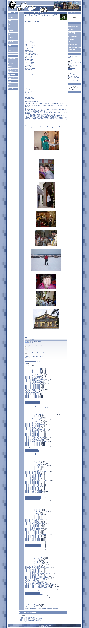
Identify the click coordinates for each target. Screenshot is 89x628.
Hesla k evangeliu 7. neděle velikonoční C (33, 440)
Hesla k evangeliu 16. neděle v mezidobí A (33, 372)
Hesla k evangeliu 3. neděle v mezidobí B (32, 525)
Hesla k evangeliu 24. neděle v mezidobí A (33, 544)
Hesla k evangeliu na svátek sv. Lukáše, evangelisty (35, 424)
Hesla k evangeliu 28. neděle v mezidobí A (33, 540)
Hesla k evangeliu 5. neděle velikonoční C (33, 443)
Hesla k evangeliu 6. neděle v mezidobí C (32, 457)
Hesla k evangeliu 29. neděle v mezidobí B (33, 476)
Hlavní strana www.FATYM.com (11, 15)
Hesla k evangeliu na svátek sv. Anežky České (33, 594)
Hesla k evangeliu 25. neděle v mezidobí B (33, 481)
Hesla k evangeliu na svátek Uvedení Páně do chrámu (35, 523)
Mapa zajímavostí (11, 30)
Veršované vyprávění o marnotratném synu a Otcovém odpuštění (37, 567)
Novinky (9, 60)
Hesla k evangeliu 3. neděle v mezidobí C (32, 460)
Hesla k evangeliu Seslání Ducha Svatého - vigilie (34, 381)
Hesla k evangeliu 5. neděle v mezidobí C (32, 458)
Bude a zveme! (10, 17)
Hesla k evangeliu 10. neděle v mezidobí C (33, 601)
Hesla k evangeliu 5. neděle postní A (31, 393)
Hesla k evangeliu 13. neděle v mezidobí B (33, 495)
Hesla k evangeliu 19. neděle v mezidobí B (33, 488)
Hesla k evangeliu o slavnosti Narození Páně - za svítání (35, 409)
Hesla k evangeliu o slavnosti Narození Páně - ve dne (35, 408)
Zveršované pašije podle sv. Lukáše (31, 447)
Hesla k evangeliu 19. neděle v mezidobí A (33, 369)
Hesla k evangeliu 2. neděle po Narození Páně (33, 406)
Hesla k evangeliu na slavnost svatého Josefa (33, 514)
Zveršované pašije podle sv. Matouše (32, 392)
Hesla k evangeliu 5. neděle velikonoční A (32, 385)
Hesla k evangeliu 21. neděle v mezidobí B (33, 485)
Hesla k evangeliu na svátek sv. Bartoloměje (33, 486)
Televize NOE (70, 29)
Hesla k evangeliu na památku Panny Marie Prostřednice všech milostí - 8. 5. (39, 590)
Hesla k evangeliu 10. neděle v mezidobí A (33, 377)
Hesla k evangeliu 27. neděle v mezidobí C (33, 426)
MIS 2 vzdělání (10, 63)
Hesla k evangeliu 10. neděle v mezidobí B (33, 498)
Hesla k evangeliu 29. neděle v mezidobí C (33, 423)
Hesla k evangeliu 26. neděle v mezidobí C (33, 568)
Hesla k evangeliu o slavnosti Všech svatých (33, 421)
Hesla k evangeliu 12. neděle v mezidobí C (33, 438)
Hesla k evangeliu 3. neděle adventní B (32, 531)
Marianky (9, 31)
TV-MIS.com (62, 1)
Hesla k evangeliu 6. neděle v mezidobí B (32, 521)
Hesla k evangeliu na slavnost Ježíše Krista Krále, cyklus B (36, 471)
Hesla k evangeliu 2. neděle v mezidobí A (32, 403)
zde (14, 90)
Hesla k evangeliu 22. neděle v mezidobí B (33, 484)
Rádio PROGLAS (71, 30)
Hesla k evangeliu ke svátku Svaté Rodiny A (33, 565)
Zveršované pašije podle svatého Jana (32, 390)
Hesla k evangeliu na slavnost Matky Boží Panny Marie (35, 463)
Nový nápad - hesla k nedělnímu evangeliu (33, 606)
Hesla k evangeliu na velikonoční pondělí (32, 559)
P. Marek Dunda (29, 608)
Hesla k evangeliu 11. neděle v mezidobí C (33, 600)
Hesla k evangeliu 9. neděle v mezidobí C (32, 602)
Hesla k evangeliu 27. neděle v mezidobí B (33, 478)
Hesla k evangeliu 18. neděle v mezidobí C (33, 572)
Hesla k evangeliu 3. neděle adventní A (32, 413)
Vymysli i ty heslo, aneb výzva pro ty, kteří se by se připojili (36, 582)
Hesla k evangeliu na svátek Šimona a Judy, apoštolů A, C (36, 583)
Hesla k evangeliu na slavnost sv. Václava (33, 427)
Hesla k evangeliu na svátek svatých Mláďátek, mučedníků (36, 465)
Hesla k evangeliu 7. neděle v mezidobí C (32, 455)
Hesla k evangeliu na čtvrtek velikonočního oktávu (34, 556)
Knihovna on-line (11, 50)
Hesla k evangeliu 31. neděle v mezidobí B (33, 474)
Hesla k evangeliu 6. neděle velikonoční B (33, 503)
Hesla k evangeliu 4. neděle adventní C (32, 466)
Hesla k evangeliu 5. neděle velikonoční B (33, 505)
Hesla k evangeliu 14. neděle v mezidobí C (33, 574)
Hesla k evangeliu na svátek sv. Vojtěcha (33, 507)
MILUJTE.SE (76, 1)
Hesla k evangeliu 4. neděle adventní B (32, 530)
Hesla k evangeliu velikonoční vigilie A (32, 560)
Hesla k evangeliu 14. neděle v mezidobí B (33, 494)
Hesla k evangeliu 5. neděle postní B (32, 515)
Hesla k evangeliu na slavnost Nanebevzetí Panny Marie (35, 576)
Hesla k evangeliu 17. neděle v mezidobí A (33, 371)
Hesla (9, 27)
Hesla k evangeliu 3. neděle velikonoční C (33, 445)
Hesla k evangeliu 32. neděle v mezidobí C (33, 566)
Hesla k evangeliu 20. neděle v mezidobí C (33, 433)
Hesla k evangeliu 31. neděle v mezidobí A (33, 537)
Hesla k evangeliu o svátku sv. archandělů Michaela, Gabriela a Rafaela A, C (39, 584)
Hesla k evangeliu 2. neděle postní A (31, 396)
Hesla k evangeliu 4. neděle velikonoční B (33, 508)
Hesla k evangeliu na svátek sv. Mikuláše (32, 593)
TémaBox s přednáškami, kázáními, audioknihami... (74, 41)
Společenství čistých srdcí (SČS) (73, 26)
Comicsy (9, 51)
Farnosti (9, 20)
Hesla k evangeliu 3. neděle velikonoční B (33, 509)
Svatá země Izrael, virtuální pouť (73, 35)
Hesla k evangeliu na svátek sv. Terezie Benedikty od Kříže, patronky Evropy (39, 586)
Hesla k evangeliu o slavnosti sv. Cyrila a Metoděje (34, 374)
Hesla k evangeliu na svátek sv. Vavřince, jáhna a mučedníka (36, 585)
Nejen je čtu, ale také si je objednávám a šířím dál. (72, 77)
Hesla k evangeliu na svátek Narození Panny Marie (34, 603)
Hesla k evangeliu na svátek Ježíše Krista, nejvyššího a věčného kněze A (39, 589)
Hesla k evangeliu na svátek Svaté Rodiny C (33, 464)
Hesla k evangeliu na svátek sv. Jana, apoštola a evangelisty (36, 407)
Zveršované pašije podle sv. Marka (31, 580)
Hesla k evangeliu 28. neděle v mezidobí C (33, 425)
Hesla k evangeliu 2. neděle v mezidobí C (32, 461)
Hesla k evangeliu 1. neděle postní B (32, 520)
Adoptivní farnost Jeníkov (72, 44)
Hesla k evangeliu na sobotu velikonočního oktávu (34, 554)
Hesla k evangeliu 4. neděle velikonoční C (33, 444)
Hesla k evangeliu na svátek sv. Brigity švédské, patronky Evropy (37, 573)
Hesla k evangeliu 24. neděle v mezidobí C (33, 569)
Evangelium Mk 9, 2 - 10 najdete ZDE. (32, 21)
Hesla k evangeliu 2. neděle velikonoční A (32, 388)
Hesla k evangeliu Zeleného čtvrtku (31, 448)
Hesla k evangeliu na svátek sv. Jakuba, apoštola (34, 491)
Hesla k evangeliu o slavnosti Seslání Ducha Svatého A (35, 379)
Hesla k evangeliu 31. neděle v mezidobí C (33, 420)
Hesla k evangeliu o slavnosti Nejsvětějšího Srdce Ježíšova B (36, 578)
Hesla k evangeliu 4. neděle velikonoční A (32, 386)
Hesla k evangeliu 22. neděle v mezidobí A (33, 546)
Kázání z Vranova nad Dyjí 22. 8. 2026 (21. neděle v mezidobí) (31, 618)
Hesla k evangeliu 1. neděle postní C (32, 454)
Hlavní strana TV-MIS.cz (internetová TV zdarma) (12, 59)
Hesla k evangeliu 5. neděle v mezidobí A (32, 400)
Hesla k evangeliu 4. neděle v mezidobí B (32, 524)
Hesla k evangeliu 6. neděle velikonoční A (32, 384)
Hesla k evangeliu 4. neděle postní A (31, 394)
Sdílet (26, 337)
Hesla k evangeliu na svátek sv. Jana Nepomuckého (34, 383)
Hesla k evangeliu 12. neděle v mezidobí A (33, 375)
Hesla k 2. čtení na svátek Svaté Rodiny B (33, 529)
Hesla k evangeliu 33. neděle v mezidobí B (33, 472)
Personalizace (10, 41)
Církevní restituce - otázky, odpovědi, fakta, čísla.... (74, 48)
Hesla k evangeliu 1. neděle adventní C (32, 469)
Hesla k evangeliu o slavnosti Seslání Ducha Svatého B (35, 500)
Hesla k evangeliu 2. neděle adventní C (32, 468)
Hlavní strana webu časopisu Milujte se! (13, 84)
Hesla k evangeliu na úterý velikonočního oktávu (34, 558)
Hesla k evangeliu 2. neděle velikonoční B (33, 510)
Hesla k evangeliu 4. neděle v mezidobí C (32, 459)
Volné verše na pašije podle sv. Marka (32, 604)
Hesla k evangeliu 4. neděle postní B (32, 516)
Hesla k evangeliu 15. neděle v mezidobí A (33, 373)
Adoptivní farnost (11, 21)
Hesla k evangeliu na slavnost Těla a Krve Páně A (34, 588)
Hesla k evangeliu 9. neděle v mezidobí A (32, 591)
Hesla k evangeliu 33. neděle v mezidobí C (33, 418)
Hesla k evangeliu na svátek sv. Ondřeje (32, 470)
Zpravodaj (9, 23)
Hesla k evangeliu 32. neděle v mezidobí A (33, 536)
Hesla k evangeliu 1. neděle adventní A (32, 416)
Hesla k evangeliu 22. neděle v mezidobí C (33, 432)
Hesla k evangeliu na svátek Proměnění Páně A (34, 548)
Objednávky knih (11, 53)
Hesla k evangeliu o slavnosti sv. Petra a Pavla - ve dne (35, 437)
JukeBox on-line (71, 39)
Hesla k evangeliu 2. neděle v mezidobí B (32, 526)
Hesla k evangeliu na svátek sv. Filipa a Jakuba (34, 504)
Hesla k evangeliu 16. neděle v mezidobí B (33, 492)
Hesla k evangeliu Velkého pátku (31, 391)
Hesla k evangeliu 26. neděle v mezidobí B (33, 479)
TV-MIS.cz (68, 1)
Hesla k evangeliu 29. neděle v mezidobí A (33, 539)
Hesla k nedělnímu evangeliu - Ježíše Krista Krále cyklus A (36, 534)
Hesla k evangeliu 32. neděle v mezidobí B (33, 473)
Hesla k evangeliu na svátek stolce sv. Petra (33, 519)
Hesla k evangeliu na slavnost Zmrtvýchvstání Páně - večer (36, 511)
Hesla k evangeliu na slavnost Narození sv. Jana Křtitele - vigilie (37, 597)
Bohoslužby (10, 18)
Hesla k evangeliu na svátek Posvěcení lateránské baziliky (36, 419)
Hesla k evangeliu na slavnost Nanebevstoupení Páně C (35, 441)
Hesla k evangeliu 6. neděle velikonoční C (33, 442)
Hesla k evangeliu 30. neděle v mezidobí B (33, 475)
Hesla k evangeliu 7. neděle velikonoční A (32, 382)
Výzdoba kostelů (11, 37)
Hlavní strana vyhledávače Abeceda (12, 78)
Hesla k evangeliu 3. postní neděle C (32, 452)
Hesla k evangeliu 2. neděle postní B (32, 518)
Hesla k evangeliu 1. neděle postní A (31, 397)
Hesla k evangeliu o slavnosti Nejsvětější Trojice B (34, 579)
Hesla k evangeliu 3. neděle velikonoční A (32, 387)
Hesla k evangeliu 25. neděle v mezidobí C (33, 428)
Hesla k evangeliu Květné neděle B (31, 513)
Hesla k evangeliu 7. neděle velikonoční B (33, 502)
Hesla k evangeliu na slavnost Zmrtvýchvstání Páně (34, 389)
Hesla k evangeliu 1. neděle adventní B (32, 533)
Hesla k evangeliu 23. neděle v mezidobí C (33, 431)
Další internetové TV (71, 33)
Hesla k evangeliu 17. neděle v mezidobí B (33, 490)
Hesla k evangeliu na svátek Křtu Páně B (32, 527)
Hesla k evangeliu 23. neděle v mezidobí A (33, 545)
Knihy (9, 33)
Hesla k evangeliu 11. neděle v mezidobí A (33, 376)
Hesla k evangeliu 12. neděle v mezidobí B (33, 496)
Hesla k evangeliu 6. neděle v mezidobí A (32, 399)
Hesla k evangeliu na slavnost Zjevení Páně (33, 405)
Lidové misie (10, 28)
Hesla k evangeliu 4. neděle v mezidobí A (32, 401)
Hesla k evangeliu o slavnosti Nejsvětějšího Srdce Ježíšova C (36, 596)
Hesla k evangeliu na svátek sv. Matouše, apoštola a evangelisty (37, 480)
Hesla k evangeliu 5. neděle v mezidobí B (32, 522)
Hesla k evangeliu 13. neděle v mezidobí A (33, 550)
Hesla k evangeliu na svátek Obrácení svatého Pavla (35, 564)
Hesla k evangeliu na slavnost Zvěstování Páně (34, 562)
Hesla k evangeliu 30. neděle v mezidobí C (33, 422)
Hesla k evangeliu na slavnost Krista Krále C (33, 417)
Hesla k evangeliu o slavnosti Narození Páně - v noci (35, 410)
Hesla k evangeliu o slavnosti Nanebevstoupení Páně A (35, 553)
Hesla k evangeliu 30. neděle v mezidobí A (33, 538)
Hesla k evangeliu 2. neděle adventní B (32, 532)
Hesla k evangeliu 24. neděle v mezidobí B (33, 482)
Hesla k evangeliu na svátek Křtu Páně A (32, 404)
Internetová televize (71, 32)
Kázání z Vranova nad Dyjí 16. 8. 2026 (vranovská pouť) (30, 619)
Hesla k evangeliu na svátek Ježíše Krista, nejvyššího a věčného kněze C (39, 598)
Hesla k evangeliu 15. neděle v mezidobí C (33, 436)
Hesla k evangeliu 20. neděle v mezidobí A (33, 547)
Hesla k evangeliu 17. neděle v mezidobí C (33, 434)
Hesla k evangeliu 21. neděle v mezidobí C (33, 570)
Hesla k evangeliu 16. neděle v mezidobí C (33, 435)
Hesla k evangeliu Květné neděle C (31, 449)
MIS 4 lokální (10, 66)
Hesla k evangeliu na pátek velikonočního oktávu (34, 555)
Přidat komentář (55, 608)
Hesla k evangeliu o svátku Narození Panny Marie (34, 430)
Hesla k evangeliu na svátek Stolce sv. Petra (33, 456)
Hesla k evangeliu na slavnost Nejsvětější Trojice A (34, 378)
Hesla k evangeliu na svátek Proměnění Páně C (34, 595)
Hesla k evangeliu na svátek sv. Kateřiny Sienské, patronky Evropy (37, 446)
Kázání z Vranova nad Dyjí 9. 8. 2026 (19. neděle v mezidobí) (30, 620)
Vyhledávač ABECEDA (72, 49)
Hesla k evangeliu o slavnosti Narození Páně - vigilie (35, 411)
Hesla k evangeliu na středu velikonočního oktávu (34, 557)
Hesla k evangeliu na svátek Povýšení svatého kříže (35, 429)
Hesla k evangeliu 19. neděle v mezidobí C (33, 571)
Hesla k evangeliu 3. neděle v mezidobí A (32, 402)
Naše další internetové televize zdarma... (12, 71)
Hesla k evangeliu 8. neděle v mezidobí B (32, 581)
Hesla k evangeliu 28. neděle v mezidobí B (33, 477)
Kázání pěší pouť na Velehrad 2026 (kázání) (27, 617)
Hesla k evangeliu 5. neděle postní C (32, 450)
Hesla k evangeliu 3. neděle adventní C (32, 467)
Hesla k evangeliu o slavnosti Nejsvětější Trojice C (34, 439)
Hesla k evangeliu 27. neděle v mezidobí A (33, 541)
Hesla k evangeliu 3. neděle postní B (32, 517)
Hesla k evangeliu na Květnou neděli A (32, 561)
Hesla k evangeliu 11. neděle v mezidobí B (33, 497)
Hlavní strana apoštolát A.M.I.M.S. (12, 48)
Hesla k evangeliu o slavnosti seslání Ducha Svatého (35, 380)
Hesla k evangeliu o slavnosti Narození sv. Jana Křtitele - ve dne (37, 551)
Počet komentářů (49, 608)
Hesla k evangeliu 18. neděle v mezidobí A (33, 370)
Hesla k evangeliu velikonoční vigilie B (32, 512)
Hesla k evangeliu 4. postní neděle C (32, 451)
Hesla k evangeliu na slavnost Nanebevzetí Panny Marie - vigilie (37, 577)
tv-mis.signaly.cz (10, 92)
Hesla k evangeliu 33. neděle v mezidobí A (33, 535)
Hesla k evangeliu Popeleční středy (31, 605)
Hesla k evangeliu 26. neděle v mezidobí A (33, 542)
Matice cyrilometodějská (72, 36)
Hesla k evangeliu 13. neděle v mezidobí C (33, 575)
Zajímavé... (10, 34)
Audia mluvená (10, 69)
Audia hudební (10, 67)
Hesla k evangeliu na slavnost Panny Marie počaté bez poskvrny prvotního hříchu (40, 414)
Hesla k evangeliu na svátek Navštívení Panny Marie (35, 599)
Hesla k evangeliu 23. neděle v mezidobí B (33, 483)
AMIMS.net (55, 1)
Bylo (9, 24)
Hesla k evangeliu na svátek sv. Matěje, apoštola (34, 501)
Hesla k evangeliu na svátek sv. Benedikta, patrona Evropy (36, 587)
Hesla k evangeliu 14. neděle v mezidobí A (33, 549)
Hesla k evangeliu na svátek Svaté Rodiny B (33, 528)
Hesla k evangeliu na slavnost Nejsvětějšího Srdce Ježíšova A (36, 552)
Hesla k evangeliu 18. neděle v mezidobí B (33, 489)
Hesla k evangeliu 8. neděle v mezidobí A (32, 592)
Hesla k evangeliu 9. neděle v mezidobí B (32, 499)
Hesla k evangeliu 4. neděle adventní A (32, 412)
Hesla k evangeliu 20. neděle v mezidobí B (33, 487)
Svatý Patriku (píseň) (23, 621)
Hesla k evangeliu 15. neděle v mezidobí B (33, 493)
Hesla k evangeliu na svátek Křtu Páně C (32, 462)
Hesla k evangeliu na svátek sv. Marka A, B (33, 506)
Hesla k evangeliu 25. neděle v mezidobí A (33, 543)
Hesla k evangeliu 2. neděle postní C (32, 453)
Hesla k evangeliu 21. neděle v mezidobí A (33, 368)
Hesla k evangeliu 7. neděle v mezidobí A (32, 563)
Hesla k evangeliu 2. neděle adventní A (32, 415)
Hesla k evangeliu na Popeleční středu (32, 398)
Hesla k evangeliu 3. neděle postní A (31, 395)
